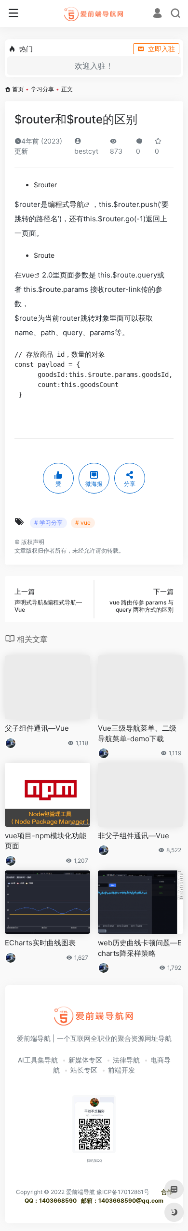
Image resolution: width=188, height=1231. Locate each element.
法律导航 (126, 1060)
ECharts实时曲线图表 (40, 942)
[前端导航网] (94, 13)
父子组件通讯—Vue (37, 728)
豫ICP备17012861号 (122, 1191)
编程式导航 (66, 204)
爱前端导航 (80, 1191)
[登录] (157, 14)
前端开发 (121, 1070)
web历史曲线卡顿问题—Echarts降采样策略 (140, 947)
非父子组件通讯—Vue (133, 835)
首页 (18, 89)
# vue (83, 522)
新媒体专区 (85, 1060)
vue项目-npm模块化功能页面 (45, 840)
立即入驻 (161, 49)
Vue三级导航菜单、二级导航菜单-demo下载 (137, 733)
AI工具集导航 (38, 1060)
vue (28, 274)
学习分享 (42, 89)
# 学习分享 (48, 522)
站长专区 (83, 1070)
